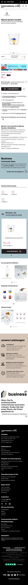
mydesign (6, 499)
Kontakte (4, 434)
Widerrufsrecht (4, 464)
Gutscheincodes (5, 491)
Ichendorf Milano (6, 104)
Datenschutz (6, 547)
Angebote (3, 513)
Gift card (3, 515)
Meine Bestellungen (6, 489)
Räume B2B (4, 524)
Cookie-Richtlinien (19, 547)
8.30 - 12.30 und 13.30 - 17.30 (8, 438)
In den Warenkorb (12, 89)
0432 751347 (10, 2)
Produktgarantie (5, 463)
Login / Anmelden (5, 487)
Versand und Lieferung (6, 468)
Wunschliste (4, 492)
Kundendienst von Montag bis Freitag (10, 437)
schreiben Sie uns (14, 107)
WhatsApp (24, 110)
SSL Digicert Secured (14, 579)
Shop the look (4, 501)
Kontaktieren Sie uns (20, 113)
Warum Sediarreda (5, 451)
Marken (3, 511)
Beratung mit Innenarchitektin (8, 477)
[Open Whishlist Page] (23, 2)
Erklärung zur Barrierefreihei (14, 550)
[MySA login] (20, 2)
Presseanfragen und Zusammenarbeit (10, 452)
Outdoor (3, 529)
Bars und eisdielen (5, 527)
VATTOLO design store (6, 442)
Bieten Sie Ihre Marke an (7, 454)
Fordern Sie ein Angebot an (15, 172)
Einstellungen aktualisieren (14, 549)
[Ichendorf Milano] (14, 14)
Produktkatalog (4, 509)
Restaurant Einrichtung (6, 526)
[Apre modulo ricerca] (23, 6)
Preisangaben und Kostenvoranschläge (10, 531)
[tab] (11, 255)
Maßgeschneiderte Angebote (8, 480)
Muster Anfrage (4, 478)
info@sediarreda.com (7, 556)
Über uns (3, 449)
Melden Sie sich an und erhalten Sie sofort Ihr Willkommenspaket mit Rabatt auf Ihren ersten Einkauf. (12, 539)
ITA (2, 2)
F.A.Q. (2, 470)
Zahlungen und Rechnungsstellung (9, 466)
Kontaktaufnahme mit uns (7, 440)
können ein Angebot (9, 96)
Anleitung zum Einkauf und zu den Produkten (12, 461)
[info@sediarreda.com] (5, 2)
